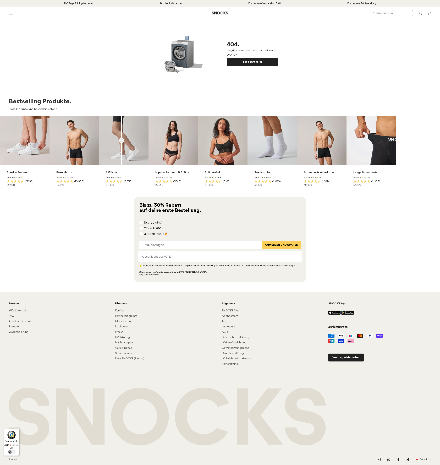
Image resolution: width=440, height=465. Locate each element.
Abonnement (230, 316)
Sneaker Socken (17, 172)
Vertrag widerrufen (346, 357)
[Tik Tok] (408, 459)
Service (14, 303)
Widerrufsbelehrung (234, 342)
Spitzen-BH (212, 172)
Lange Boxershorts (365, 172)
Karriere (119, 310)
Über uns (121, 303)
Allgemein (228, 303)
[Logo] (220, 13)
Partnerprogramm (126, 316)
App (224, 321)
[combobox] (219, 257)
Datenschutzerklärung (235, 337)
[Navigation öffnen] (10, 13)
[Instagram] (379, 459)
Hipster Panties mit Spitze (172, 172)
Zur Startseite (252, 61)
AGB (225, 332)
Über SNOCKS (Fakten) (129, 358)
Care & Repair (123, 348)
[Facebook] (398, 459)
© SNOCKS (13, 459)
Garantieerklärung (233, 353)
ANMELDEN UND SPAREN (281, 245)
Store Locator (124, 353)
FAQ (11, 316)
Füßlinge (111, 172)
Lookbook (121, 326)
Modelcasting (124, 321)
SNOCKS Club (231, 310)
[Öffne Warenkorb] (429, 13)
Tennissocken (262, 172)
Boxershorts (64, 172)
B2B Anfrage (123, 337)
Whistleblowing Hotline (236, 358)
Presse (119, 332)
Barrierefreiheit (231, 364)
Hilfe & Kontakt (18, 310)
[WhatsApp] (389, 459)
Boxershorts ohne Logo (319, 172)
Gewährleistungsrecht (235, 348)
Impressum (228, 326)
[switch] (11, 452)
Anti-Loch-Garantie (21, 321)
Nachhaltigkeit (124, 342)
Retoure (14, 326)
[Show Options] (297, 257)
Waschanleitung (19, 332)
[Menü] (17, 431)
